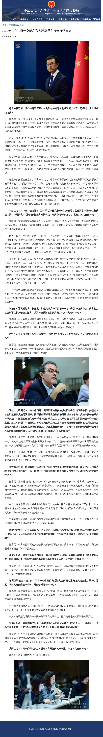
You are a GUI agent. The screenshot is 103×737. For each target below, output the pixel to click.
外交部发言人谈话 (16, 25)
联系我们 (87, 19)
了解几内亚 (37, 19)
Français (96, 19)
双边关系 (50, 19)
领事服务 (63, 19)
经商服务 (75, 19)
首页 (14, 19)
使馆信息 (24, 19)
